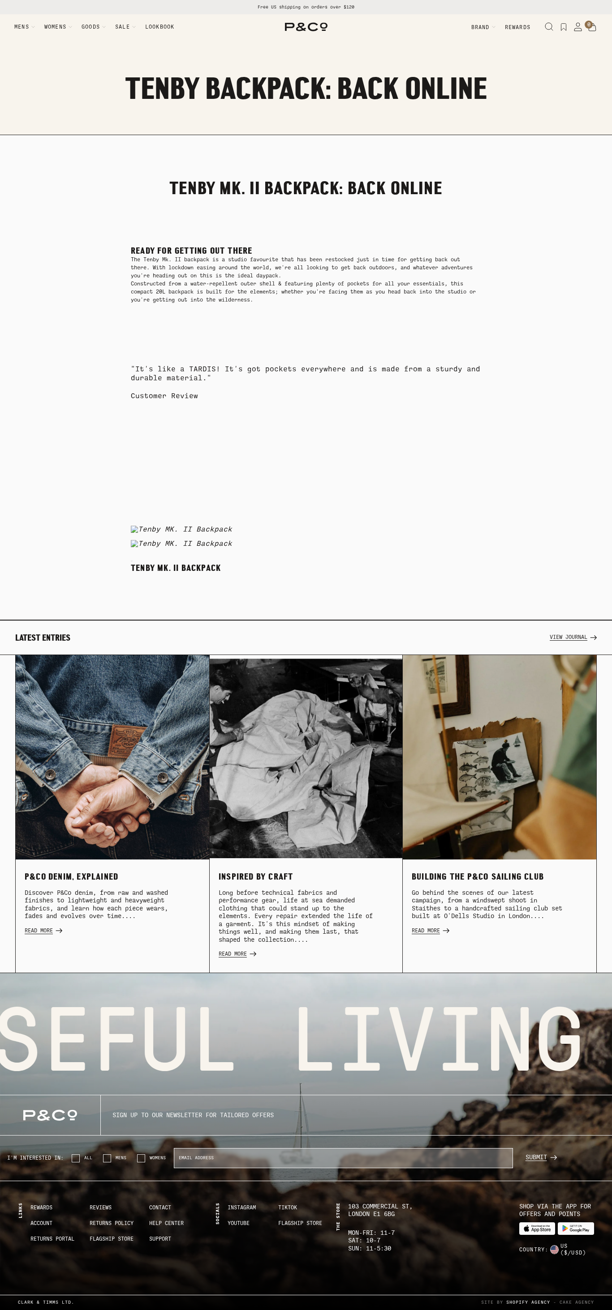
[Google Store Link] (576, 1228)
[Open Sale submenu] (134, 27)
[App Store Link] (537, 1228)
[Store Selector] (554, 1249)
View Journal (568, 637)
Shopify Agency (528, 1302)
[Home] (306, 26)
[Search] (549, 26)
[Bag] (592, 27)
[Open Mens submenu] (33, 27)
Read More (39, 930)
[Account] (578, 26)
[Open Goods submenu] (104, 27)
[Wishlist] (563, 26)
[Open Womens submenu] (70, 27)
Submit (536, 1157)
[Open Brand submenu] (493, 27)
